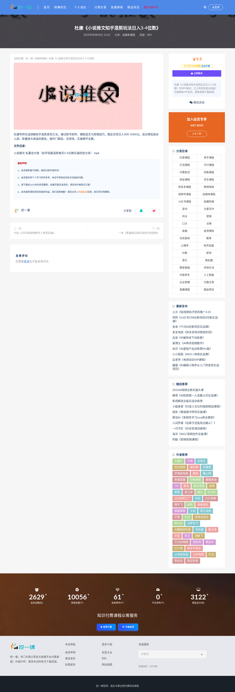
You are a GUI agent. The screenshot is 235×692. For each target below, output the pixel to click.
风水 (184, 216)
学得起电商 (181, 473)
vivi (176, 486)
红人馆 (178, 548)
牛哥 (190, 461)
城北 (200, 492)
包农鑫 (199, 529)
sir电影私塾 (181, 554)
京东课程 (209, 179)
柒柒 (197, 498)
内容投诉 (82, 192)
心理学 (185, 245)
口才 (184, 223)
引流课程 (185, 165)
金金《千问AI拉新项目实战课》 (191, 326)
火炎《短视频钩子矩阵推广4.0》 (192, 312)
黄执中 (210, 542)
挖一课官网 (102, 686)
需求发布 (70, 658)
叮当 (211, 554)
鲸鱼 (195, 473)
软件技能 (209, 245)
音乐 (184, 260)
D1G (187, 517)
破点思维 (199, 486)
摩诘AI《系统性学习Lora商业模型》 (194, 417)
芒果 (177, 517)
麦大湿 (212, 529)
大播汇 (178, 461)
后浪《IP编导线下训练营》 (188, 337)
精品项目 (133, 7)
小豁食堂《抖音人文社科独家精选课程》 (196, 406)
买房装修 (185, 238)
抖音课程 (185, 157)
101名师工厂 (182, 498)
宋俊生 (201, 461)
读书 (184, 209)
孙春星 (207, 467)
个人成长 (80, 7)
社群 (184, 253)
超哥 (190, 504)
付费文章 (100, 7)
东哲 (177, 535)
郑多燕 (194, 467)
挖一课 (29, 58)
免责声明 (70, 652)
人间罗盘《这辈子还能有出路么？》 (194, 423)
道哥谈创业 (202, 517)
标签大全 (107, 652)
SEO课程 (209, 165)
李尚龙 (178, 560)
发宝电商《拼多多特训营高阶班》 (193, 332)
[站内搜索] (205, 7)
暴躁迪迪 (211, 479)
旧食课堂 (195, 479)
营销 (209, 216)
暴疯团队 (202, 504)
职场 (209, 253)
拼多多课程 (184, 187)
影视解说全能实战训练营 (187, 401)
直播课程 (117, 7)
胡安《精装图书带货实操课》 (190, 412)
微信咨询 (198, 102)
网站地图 (107, 664)
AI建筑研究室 (182, 529)
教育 (209, 238)
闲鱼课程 (209, 172)
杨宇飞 (178, 504)
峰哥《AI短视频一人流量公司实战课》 (195, 395)
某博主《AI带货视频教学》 (188, 343)
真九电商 (205, 511)
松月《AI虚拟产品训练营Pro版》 (192, 348)
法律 (209, 223)
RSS (104, 658)
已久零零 (210, 498)
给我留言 (70, 664)
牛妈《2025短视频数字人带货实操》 (35, 233)
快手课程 (209, 157)
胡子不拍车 (194, 548)
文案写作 (209, 209)
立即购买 (198, 73)
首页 (47, 7)
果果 (177, 492)
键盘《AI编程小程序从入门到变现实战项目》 (195, 367)
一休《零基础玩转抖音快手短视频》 (139, 233)
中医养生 (185, 275)
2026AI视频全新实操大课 (188, 390)
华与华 (211, 492)
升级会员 (129, 627)
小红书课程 (184, 201)
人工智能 (209, 275)
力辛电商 (198, 554)
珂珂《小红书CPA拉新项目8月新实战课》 (195, 319)
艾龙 (193, 511)
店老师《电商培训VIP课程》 (189, 359)
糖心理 (207, 473)
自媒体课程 (128, 35)
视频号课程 (184, 194)
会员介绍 (107, 627)
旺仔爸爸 (179, 467)
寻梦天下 (192, 523)
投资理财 (209, 231)
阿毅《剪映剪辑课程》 (186, 439)
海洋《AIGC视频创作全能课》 (190, 434)
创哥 (212, 486)
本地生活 (209, 267)
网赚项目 (60, 7)
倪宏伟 (197, 542)
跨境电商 (209, 187)
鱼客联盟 (179, 479)
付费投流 (185, 172)
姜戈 (186, 486)
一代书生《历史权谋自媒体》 (190, 428)
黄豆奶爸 (192, 560)
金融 (184, 231)
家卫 (187, 535)
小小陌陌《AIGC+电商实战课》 (191, 354)
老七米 (189, 492)
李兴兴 (178, 523)
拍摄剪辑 (209, 201)
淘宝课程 (185, 179)
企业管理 (185, 282)
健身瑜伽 (185, 267)
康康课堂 (179, 511)
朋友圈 (209, 260)
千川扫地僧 (181, 542)
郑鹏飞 (199, 535)
